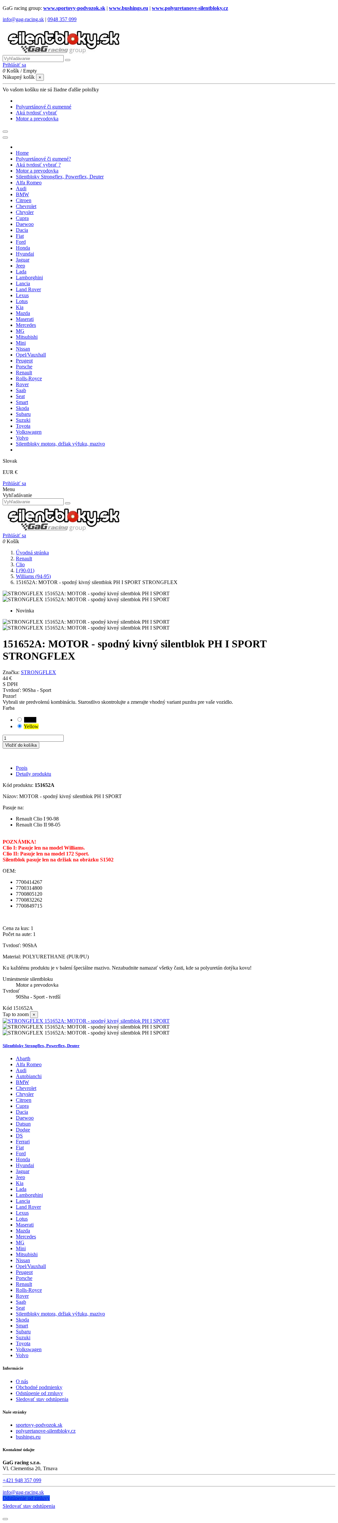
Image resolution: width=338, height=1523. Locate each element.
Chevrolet (26, 1088)
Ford (21, 1153)
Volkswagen (29, 1349)
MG (20, 1242)
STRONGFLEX (38, 672)
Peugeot (24, 1272)
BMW (22, 1082)
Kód (8, 1008)
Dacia (22, 1112)
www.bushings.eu (128, 8)
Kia (19, 1183)
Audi (21, 1070)
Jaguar (22, 1171)
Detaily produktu (33, 774)
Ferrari (23, 1141)
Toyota (23, 1343)
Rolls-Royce (29, 1290)
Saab (21, 1302)
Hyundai (25, 1165)
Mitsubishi (27, 1254)
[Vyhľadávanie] (67, 60)
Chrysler (25, 1094)
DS (19, 1135)
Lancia (23, 1201)
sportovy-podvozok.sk (39, 1425)
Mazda (23, 1230)
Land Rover (28, 1207)
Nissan (23, 1260)
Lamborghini (29, 1195)
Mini (21, 1248)
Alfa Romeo (29, 1064)
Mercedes (26, 1236)
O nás (22, 1381)
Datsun (23, 1124)
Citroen (23, 1100)
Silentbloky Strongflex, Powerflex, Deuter (41, 1045)
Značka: (11, 672)
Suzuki (23, 1337)
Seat (20, 1308)
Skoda (22, 1319)
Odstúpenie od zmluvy (39, 1393)
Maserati (25, 1225)
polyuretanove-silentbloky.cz (46, 1431)
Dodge (23, 1130)
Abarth (23, 1058)
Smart (22, 1325)
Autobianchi (29, 1076)
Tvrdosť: (12, 690)
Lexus (22, 1213)
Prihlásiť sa (14, 483)
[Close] (5, 138)
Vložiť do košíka (21, 745)
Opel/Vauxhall (31, 1266)
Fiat (20, 1147)
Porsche (24, 1278)
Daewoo (25, 1118)
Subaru (23, 1331)
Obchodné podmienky (39, 1387)
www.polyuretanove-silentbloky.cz (190, 8)
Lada (21, 1189)
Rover (22, 1296)
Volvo (22, 1355)
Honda (23, 1159)
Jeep (20, 1177)
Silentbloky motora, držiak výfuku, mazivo (60, 1314)
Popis (21, 768)
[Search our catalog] (67, 503)
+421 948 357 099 (22, 1480)
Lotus (22, 1219)
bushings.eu (28, 1437)
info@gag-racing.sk (23, 19)
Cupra (22, 1106)
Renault (24, 1284)
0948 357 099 (62, 19)
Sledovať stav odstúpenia (42, 1399)
